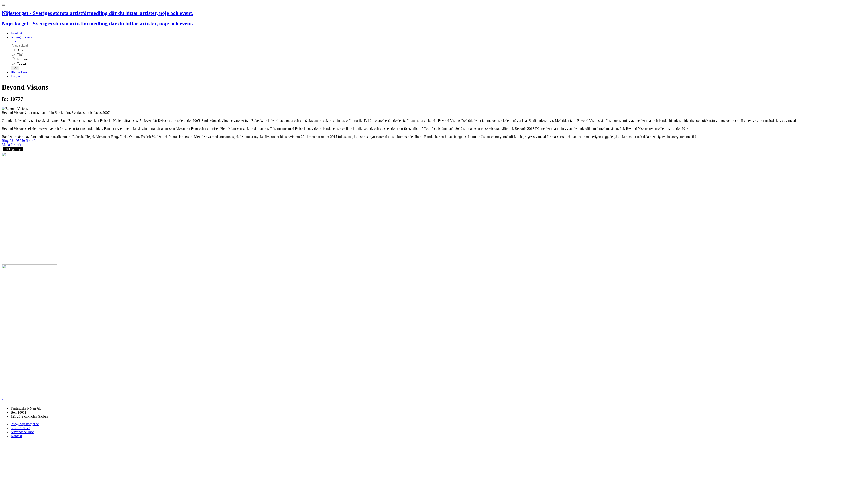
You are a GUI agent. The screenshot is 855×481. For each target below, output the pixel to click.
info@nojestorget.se (25, 424)
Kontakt (16, 33)
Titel (19, 55)
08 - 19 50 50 (20, 428)
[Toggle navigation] (3, 5)
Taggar (21, 63)
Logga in (17, 76)
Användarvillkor (22, 432)
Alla (19, 50)
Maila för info (11, 145)
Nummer (23, 59)
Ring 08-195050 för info (19, 141)
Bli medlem (19, 72)
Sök (13, 41)
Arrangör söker (21, 37)
